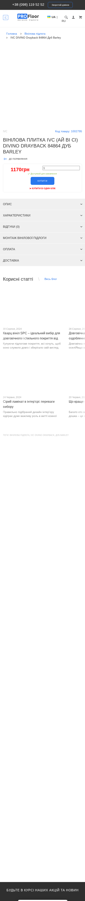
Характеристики (16, 215)
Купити (42, 181)
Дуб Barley (62, 435)
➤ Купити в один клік (42, 188)
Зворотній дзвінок (60, 5)
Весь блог (50, 278)
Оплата (9, 249)
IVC (5, 131)
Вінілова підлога (19, 435)
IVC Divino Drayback (42, 435)
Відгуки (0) (11, 226)
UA (54, 17)
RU (64, 21)
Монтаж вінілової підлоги (24, 238)
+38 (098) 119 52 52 (28, 5)
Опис (7, 204)
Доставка (11, 260)
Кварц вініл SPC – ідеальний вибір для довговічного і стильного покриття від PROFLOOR (31, 338)
